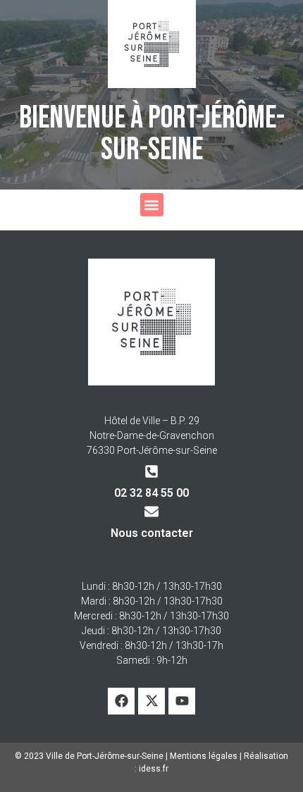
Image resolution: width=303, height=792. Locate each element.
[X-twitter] (151, 701)
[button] (151, 204)
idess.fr (153, 769)
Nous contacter (152, 533)
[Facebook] (121, 701)
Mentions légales (203, 756)
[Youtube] (181, 701)
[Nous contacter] (151, 512)
